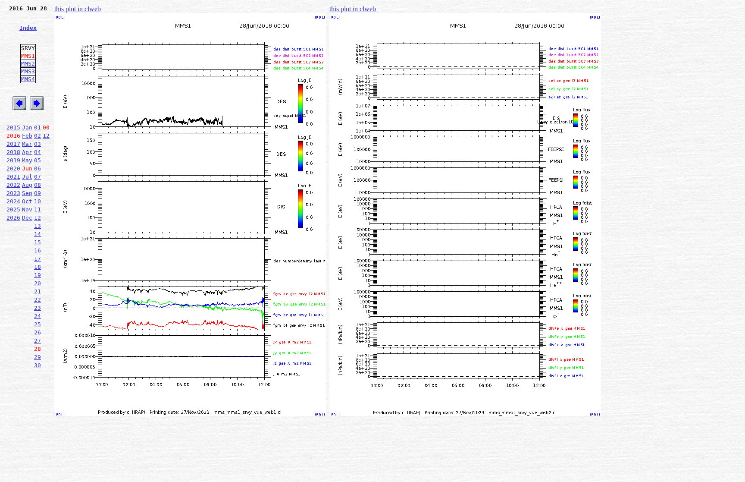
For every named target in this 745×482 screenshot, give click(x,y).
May (27, 160)
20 (37, 283)
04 (37, 152)
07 (37, 176)
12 (46, 135)
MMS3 (28, 71)
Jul (27, 176)
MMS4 (28, 79)
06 (37, 168)
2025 (13, 209)
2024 (13, 201)
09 (37, 193)
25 (37, 324)
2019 (13, 160)
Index (28, 28)
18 (37, 267)
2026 (13, 217)
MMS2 (28, 63)
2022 (13, 185)
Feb (27, 135)
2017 (13, 144)
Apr (27, 152)
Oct (27, 201)
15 (37, 242)
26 (37, 332)
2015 (13, 127)
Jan (27, 127)
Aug (27, 185)
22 (37, 299)
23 (37, 308)
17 (37, 258)
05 (37, 160)
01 (37, 127)
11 (37, 209)
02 (37, 135)
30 (37, 365)
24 (37, 316)
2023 (13, 193)
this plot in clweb (77, 9)
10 (37, 201)
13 (37, 226)
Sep (27, 193)
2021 (13, 176)
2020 (13, 168)
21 (37, 291)
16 (37, 250)
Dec (27, 217)
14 (37, 234)
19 (37, 275)
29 (37, 357)
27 (37, 340)
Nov (27, 209)
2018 (13, 152)
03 (37, 144)
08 (37, 185)
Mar (27, 144)
